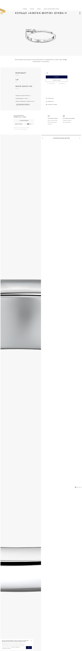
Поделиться (50, 101)
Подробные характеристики (23, 95)
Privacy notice (78, 487)
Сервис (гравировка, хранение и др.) (25, 101)
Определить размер (52, 104)
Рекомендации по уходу (21, 98)
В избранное (50, 98)
